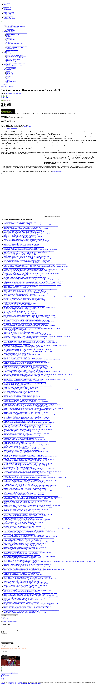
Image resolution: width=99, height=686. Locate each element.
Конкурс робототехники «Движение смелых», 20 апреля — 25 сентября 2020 (22, 427)
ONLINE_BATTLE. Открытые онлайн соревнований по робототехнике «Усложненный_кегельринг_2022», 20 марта (32, 283)
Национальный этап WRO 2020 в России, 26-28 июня (16, 392)
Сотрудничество (5, 675)
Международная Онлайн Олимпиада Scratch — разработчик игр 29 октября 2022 (23, 257)
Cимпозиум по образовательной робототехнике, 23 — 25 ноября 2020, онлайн (22, 358)
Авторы (2, 678)
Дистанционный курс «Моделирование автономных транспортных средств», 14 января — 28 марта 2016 (29, 578)
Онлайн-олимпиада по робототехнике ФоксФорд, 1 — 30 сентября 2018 (21, 479)
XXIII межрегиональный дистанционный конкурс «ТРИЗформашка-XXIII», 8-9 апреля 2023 (26, 240)
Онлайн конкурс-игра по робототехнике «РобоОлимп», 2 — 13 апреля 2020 (22, 435)
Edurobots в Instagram (8, 13)
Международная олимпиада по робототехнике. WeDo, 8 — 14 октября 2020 (22, 370)
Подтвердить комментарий (7, 643)
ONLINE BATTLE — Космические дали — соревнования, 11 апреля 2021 (21, 337)
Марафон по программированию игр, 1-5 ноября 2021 (16, 302)
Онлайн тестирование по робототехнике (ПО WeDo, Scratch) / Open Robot (21, 232)
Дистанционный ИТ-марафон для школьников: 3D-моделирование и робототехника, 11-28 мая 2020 (28, 405)
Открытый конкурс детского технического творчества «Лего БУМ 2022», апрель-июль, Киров (26, 278)
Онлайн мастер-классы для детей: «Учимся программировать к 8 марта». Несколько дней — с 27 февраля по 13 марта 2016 (33, 569)
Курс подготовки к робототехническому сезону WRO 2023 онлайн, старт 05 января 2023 (25, 252)
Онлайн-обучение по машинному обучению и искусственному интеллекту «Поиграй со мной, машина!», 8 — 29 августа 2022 (34, 264)
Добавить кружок (10, 48)
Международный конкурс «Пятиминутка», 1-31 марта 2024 (18, 223)
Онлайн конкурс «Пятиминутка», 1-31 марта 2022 (15, 287)
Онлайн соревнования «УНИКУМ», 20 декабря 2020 (16, 353)
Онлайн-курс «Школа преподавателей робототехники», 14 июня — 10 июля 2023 (23, 227)
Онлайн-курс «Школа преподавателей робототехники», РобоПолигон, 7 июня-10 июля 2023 (26, 228)
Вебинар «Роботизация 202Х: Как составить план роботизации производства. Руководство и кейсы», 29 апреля (31, 414)
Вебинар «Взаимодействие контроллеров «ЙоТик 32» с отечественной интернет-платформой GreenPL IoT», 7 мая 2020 (33, 408)
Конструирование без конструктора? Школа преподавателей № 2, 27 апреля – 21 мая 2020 (25, 418)
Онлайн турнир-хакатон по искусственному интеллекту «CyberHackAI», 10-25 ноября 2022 (26, 256)
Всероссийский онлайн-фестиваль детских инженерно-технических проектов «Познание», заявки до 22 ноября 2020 (32, 359)
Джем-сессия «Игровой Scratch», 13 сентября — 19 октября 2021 (19, 311)
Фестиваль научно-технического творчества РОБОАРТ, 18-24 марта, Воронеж (22, 222)
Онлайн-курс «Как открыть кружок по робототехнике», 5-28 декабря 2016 (21, 548)
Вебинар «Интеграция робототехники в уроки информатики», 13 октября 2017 (23, 517)
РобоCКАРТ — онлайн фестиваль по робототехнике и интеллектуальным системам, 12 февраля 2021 (28, 341)
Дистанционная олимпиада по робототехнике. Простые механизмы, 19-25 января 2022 (25, 295)
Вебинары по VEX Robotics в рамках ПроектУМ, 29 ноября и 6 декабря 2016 (22, 551)
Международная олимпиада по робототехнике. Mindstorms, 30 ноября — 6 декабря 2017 (25, 506)
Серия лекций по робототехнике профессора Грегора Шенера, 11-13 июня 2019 (23, 455)
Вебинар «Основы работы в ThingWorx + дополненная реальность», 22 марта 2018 (23, 494)
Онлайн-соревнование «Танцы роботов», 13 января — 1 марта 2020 (20, 447)
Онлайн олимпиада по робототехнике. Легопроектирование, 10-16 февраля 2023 (23, 247)
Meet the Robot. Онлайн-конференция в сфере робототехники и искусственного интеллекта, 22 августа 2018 (30, 480)
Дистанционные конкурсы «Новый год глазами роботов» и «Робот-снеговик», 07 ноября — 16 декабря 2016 (30, 556)
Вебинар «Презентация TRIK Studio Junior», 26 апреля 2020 (18, 421)
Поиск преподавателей (12, 50)
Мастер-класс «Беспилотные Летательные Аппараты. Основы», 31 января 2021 (23, 346)
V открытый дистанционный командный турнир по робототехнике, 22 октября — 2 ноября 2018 (27, 473)
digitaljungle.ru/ (27, 126)
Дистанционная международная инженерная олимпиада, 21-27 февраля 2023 (22, 245)
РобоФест (8, 40)
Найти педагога (7, 9)
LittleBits (8, 78)
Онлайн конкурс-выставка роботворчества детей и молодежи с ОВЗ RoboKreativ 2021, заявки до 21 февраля (30, 342)
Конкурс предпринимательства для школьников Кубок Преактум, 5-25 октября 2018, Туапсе (26, 475)
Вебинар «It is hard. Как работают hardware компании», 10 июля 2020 (20, 387)
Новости (5, 23)
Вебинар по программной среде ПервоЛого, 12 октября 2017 (18, 518)
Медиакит (3, 676)
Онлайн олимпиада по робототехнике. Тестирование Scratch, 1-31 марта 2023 (22, 244)
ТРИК (7, 77)
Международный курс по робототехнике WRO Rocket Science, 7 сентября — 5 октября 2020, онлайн (28, 376)
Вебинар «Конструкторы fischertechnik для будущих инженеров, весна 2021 (22, 327)
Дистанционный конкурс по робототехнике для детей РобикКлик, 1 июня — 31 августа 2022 (26, 272)
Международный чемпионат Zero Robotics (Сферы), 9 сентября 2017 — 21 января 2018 (24, 521)
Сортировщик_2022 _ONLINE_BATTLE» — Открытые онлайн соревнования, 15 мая (24, 277)
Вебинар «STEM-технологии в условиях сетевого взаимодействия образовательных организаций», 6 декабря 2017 (31, 505)
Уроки (5, 52)
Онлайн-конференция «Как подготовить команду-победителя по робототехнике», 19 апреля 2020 (27, 429)
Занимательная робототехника (13, 93)
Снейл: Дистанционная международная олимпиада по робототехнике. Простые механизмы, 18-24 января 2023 (30, 249)
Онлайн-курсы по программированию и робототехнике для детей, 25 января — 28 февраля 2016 (27, 576)
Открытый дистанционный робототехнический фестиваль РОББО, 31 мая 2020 (23, 400)
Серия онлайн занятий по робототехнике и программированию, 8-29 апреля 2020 (23, 437)
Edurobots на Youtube (8, 14)
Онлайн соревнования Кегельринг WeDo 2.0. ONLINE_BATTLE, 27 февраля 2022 (23, 290)
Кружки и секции (7, 44)
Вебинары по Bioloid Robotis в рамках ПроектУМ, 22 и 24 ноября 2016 (20, 553)
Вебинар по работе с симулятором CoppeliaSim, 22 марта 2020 (18, 443)
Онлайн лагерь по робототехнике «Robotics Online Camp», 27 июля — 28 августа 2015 (24, 594)
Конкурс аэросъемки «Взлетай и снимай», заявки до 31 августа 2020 (20, 388)
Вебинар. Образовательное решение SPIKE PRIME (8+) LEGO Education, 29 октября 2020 (25, 366)
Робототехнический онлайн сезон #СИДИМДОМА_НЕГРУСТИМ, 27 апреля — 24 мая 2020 (26, 420)
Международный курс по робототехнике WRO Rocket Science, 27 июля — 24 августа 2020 (25, 383)
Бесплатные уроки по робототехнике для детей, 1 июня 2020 (18, 397)
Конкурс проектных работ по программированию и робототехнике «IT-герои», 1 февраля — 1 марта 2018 (29, 498)
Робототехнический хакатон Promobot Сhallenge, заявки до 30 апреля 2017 (21, 611)
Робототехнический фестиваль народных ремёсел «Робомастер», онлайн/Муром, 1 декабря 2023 (27, 224)
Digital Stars (60, 145)
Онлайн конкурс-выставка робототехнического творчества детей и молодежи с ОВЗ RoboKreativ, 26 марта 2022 (31, 279)
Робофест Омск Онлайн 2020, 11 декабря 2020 (14, 355)
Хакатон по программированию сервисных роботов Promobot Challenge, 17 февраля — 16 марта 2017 (28, 538)
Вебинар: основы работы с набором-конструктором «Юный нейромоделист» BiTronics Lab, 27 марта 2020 (29, 441)
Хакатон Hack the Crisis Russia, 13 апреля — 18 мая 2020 (17, 430)
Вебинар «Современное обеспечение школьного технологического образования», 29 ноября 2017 (27, 507)
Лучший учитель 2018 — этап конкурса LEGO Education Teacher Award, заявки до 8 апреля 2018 (27, 606)
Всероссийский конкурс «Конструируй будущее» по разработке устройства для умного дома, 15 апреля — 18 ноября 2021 (33, 328)
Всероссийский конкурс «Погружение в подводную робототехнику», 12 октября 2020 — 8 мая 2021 (28, 367)
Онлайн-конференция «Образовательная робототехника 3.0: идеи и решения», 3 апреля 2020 (26, 433)
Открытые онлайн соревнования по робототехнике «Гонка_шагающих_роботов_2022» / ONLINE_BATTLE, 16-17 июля (33, 269)
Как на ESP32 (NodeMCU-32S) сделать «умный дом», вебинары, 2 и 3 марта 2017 (23, 535)
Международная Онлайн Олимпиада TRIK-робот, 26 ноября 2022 (19, 254)
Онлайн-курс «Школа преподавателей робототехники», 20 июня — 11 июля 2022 (23, 268)
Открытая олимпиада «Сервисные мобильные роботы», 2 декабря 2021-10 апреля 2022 (25, 299)
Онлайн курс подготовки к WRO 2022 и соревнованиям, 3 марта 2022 (20, 286)
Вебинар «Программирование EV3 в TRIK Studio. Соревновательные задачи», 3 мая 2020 (25, 412)
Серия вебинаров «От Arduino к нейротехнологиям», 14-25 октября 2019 (21, 450)
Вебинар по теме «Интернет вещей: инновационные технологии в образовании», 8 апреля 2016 (27, 566)
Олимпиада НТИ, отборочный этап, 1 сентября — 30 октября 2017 (20, 523)
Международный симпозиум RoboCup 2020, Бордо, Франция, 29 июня (20, 391)
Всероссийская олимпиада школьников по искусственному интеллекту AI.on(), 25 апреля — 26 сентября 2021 (30, 325)
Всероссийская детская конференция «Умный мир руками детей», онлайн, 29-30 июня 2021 (26, 323)
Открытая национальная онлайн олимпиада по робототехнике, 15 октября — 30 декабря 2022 (26, 260)
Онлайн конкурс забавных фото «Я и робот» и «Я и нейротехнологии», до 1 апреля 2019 (25, 607)
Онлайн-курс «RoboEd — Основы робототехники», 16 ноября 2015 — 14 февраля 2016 (25, 585)
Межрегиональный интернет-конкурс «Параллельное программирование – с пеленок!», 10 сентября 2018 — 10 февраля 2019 (34, 477)
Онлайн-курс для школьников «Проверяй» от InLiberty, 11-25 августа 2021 (21, 319)
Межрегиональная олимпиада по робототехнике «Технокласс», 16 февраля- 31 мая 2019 (25, 460)
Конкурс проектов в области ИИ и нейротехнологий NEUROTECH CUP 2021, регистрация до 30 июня (29, 315)
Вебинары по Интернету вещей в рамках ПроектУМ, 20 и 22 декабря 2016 (21, 544)
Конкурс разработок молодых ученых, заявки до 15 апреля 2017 (19, 527)
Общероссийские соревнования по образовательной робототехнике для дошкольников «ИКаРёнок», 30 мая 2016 (31, 610)
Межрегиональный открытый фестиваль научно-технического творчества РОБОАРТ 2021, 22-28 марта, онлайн (31, 334)
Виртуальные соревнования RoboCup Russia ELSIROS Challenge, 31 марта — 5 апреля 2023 (26, 241)
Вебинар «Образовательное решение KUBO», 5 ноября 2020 (18, 363)
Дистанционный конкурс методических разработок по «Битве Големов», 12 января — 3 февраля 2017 (28, 541)
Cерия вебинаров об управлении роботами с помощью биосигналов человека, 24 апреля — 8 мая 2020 (28, 422)
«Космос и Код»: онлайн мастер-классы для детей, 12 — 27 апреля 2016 (21, 565)
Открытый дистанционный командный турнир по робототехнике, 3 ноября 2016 (23, 557)
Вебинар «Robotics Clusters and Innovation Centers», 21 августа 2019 (20, 454)
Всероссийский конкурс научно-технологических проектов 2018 (19, 502)
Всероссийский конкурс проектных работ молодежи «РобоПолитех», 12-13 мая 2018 (24, 492)
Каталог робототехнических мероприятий (16, 33)
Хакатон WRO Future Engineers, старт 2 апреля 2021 (16, 330)
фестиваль (14, 621)
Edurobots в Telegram (8, 12)
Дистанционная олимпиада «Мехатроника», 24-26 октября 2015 (19, 589)
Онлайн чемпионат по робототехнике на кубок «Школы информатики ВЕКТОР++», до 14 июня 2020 (28, 409)
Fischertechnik (9, 75)
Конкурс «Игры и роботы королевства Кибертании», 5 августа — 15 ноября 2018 (23, 481)
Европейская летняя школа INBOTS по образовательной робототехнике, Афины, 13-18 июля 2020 (27, 386)
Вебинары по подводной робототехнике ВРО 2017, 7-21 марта (18, 534)
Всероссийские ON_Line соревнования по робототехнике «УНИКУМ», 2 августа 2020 (24, 382)
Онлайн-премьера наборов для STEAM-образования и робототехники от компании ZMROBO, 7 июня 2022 (30, 270)
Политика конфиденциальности (8, 683)
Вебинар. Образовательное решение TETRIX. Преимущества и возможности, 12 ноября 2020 (26, 362)
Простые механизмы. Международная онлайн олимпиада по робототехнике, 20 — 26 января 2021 (27, 349)
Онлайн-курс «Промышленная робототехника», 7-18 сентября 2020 (20, 378)
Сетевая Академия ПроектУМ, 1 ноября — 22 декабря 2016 (18, 559)
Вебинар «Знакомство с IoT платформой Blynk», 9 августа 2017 (19, 524)
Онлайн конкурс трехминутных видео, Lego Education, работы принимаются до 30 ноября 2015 (27, 604)
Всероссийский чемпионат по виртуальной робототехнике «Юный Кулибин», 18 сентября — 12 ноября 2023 (30, 226)
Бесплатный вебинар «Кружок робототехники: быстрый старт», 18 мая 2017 (22, 526)
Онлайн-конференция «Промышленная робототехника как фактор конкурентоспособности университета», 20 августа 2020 (34, 379)
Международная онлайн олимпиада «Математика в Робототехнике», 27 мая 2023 (23, 231)
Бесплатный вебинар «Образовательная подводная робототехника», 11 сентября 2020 (24, 375)
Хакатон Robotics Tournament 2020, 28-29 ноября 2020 (16, 357)
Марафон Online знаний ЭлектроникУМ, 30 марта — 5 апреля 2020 (20, 438)
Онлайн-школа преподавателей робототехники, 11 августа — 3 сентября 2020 (22, 380)
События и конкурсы (8, 31)
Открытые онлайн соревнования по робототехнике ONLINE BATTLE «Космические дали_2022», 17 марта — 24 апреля (33, 281)
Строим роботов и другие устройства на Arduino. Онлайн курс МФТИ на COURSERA (25, 612)
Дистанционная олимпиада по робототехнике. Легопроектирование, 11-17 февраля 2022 (25, 291)
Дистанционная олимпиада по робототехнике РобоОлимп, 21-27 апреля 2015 (22, 599)
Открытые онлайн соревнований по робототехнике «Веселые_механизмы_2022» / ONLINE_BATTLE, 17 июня (31, 273)
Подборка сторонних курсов (13, 59)
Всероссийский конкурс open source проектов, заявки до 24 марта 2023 (21, 253)
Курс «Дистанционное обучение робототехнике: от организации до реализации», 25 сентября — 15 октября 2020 (31, 371)
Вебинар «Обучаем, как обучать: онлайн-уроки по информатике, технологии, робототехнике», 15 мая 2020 (30, 403)
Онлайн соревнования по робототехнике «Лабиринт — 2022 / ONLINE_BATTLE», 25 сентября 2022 (28, 262)
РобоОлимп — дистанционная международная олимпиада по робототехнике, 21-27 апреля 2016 (27, 564)
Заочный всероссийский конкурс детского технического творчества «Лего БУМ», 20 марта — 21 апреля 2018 (30, 496)
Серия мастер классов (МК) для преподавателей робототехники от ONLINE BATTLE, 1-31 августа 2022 (29, 265)
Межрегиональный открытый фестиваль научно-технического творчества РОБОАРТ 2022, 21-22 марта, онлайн (31, 282)
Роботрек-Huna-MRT (11, 81)
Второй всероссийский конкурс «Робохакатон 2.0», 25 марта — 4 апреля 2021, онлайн (24, 333)
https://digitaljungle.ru (57, 171)
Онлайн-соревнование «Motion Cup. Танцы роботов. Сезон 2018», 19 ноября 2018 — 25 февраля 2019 (28, 468)
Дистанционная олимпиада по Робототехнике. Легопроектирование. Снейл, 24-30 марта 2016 (26, 568)
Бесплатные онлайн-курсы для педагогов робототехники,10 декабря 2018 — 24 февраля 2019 (26, 464)
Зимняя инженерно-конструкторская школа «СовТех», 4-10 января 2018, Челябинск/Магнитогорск (27, 501)
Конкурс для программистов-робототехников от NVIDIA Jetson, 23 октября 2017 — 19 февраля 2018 (28, 514)
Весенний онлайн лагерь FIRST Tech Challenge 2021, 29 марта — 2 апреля (21, 332)
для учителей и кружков (12, 27)
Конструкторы (7, 69)
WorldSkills (9, 36)
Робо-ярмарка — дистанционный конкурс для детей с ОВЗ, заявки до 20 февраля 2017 (24, 543)
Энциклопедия (7, 7)
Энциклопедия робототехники (14, 61)
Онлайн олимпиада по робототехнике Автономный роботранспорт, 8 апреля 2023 (23, 239)
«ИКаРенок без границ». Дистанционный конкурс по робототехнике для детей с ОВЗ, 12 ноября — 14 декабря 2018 (32, 471)
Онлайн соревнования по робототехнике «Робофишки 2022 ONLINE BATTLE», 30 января (25, 292)
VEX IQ (8, 80)
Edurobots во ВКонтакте (9, 18)
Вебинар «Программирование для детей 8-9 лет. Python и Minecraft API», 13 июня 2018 (25, 488)
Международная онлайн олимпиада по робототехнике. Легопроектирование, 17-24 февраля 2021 (27, 338)
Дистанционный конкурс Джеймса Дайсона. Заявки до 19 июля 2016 (20, 608)
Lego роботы (9, 73)
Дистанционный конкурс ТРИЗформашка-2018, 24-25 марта (18, 493)
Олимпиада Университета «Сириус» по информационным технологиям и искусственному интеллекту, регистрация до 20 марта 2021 (36, 336)
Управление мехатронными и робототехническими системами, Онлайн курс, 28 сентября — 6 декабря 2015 (30, 593)
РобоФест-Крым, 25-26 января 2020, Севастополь (15, 446)
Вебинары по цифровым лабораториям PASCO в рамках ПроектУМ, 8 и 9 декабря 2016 (25, 547)
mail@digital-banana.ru (12, 128)
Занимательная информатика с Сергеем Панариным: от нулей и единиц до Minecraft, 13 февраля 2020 (28, 340)
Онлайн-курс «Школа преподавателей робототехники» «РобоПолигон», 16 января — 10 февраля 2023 (28, 251)
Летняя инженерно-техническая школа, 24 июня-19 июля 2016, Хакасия (21, 562)
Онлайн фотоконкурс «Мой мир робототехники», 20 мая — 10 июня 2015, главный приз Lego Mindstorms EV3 (30, 597)
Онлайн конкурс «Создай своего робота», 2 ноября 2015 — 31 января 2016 (21, 587)
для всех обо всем (10, 30)
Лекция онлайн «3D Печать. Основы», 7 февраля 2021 (16, 344)
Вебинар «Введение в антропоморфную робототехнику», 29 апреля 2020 (21, 413)
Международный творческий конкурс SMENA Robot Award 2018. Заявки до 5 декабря (24, 469)
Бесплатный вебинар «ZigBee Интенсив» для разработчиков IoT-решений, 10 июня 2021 (25, 324)
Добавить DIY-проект (11, 68)
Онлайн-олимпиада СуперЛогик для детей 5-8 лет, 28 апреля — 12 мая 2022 (22, 275)
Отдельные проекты (11, 67)
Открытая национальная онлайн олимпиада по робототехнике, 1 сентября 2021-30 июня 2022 (26, 316)
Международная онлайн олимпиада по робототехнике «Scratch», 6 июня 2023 (22, 230)
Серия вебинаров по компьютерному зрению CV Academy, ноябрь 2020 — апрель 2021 (25, 365)
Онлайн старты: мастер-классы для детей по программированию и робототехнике (23, 570)
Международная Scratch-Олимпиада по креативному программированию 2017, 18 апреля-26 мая (27, 530)
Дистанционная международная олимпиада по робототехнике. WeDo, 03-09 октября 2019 (25, 451)
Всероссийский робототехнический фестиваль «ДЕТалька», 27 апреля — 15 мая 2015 (24, 598)
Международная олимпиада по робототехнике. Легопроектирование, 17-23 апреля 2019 (25, 458)
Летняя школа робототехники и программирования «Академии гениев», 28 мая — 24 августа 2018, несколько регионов (33, 490)
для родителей (9, 29)
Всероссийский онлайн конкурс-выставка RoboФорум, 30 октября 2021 (21, 303)
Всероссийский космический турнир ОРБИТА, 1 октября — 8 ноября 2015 (22, 591)
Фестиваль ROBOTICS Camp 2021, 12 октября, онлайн (17, 304)
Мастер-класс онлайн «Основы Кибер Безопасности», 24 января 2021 (20, 348)
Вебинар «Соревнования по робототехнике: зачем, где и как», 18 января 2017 (22, 540)
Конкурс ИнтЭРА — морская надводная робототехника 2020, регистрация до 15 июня (24, 399)
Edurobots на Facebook (8, 17)
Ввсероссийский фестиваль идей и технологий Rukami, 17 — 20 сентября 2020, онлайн (25, 372)
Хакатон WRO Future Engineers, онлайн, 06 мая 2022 (16, 274)
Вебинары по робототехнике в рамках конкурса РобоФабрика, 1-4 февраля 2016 (23, 574)
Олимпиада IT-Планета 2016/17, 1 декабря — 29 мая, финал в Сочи (20, 549)
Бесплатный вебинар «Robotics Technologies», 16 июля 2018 (18, 484)
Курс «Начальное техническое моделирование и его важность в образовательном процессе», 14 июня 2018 (29, 485)
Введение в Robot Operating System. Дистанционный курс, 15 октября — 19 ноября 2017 (25, 515)
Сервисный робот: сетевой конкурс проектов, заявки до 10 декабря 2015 (21, 581)
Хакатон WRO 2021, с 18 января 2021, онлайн (14, 350)
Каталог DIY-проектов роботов (14, 65)
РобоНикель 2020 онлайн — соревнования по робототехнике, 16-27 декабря (22, 354)
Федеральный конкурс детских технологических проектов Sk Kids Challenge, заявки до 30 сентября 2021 (29, 307)
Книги (5, 8)
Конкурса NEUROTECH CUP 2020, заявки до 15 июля (17, 384)
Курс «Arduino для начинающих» (14, 55)
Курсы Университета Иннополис (14, 54)
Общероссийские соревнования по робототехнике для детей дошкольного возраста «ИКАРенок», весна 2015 (30, 603)
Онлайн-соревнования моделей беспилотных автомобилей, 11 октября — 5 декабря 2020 (25, 369)
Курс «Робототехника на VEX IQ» (14, 57)
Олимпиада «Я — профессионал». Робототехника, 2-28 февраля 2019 (20, 462)
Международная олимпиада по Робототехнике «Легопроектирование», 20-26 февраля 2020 (26, 445)
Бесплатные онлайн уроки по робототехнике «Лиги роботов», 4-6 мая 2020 (22, 410)
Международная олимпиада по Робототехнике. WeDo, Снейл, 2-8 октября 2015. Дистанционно (27, 590)
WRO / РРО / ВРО (10, 39)
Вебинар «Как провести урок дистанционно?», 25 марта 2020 (18, 442)
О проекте (3, 674)
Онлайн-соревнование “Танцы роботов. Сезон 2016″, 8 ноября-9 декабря (21, 555)
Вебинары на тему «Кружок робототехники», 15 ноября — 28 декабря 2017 (22, 511)
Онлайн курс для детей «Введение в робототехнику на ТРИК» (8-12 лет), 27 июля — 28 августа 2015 (28, 595)
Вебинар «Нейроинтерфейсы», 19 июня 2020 (14, 393)
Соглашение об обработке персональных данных (29, 683)
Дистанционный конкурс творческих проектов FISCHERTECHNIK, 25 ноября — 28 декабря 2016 (27, 552)
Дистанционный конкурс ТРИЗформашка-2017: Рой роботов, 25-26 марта (21, 532)
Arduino (5, 4)
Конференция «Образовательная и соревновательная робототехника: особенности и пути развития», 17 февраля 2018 (32, 497)
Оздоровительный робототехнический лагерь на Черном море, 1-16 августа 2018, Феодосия (26, 483)
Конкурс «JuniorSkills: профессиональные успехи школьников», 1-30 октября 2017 (23, 522)
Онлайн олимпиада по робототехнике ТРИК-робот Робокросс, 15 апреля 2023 (22, 236)
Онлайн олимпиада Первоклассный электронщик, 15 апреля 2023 (19, 235)
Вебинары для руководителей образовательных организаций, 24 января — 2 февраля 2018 (25, 500)
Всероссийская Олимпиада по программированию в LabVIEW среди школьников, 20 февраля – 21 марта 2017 (30, 536)
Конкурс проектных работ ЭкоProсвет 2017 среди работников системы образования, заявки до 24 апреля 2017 (30, 531)
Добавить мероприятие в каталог (14, 43)
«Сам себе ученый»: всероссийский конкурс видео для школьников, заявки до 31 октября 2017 (26, 519)
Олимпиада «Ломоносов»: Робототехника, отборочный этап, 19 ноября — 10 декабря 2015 (25, 583)
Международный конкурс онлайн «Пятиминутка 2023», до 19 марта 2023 (21, 248)
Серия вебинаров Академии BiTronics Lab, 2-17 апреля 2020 (18, 434)
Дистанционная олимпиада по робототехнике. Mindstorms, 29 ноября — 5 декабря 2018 (25, 465)
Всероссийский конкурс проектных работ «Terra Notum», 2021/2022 (20, 313)
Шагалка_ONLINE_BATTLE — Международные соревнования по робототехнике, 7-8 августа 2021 (28, 320)
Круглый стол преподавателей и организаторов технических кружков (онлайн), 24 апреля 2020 (27, 424)
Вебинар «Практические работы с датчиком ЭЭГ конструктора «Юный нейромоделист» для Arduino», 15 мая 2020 (31, 404)
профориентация (7, 621)
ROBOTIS (8, 76)
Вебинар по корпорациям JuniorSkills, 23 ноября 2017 (16, 510)
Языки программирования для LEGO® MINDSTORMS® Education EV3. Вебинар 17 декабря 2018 (27, 463)
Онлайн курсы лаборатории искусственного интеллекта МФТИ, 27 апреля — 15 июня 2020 (26, 416)
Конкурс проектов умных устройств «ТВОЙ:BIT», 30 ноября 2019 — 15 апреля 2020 (24, 448)
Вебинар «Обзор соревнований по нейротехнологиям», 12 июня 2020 (20, 395)
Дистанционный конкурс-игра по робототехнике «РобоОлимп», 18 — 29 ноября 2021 (24, 300)
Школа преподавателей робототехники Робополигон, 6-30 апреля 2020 (21, 431)
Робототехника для (8, 25)
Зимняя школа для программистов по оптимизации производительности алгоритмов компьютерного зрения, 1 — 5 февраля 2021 (35, 345)
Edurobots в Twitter (8, 16)
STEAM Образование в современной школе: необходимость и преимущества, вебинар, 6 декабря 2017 (28, 503)
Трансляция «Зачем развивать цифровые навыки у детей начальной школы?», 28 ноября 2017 (26, 509)
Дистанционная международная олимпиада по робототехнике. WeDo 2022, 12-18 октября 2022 (26, 261)
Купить (5, 84)
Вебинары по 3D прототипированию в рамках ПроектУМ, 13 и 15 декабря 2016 (23, 545)
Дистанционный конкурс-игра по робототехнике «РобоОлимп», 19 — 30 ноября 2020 (24, 361)
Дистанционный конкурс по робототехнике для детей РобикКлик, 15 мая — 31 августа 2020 (26, 401)
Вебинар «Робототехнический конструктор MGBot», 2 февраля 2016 (20, 573)
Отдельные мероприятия (12, 34)
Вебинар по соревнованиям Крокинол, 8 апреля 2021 (16, 329)
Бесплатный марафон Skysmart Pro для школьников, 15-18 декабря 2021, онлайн (23, 298)
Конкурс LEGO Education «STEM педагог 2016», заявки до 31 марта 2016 (21, 572)
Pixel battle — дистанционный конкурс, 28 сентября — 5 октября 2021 (20, 308)
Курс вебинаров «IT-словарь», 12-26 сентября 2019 (16, 452)
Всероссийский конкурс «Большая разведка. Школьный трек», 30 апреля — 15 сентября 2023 (26, 234)
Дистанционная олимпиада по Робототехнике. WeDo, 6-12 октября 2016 (21, 560)
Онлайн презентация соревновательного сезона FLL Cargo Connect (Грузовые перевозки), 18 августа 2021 (29, 317)
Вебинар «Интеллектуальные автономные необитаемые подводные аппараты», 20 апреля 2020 (27, 426)
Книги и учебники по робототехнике (15, 63)
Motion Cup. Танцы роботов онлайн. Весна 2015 (15, 600)
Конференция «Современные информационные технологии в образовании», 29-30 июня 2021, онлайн (28, 321)
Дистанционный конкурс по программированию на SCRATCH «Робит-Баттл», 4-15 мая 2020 (26, 417)
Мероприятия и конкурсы (7, 86)
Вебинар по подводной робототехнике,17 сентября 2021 (17, 310)
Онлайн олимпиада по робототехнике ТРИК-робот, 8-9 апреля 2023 (20, 237)
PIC (7, 82)
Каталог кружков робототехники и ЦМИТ (16, 46)
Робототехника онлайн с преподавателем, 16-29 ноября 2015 (18, 586)
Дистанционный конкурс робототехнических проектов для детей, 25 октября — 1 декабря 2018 (27, 472)
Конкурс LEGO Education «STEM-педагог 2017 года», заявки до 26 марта (21, 539)
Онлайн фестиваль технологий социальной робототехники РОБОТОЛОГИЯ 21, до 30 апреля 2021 (28, 351)
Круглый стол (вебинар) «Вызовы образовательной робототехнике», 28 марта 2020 (24, 439)
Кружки (5, 1)
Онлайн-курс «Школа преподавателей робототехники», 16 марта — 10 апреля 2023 (24, 243)
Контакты (3, 679)
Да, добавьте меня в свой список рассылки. (12, 646)
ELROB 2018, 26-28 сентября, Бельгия (12, 476)
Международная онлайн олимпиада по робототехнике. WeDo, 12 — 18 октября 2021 (24, 306)
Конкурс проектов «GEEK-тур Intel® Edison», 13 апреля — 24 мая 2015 (21, 602)
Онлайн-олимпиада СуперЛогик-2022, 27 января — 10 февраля (19, 294)
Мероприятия (6, 3)
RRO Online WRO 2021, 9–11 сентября (12, 312)
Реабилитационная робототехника (14, 47)
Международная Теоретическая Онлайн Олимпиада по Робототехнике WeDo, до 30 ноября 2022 (27, 258)
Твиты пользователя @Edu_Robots (9, 673)
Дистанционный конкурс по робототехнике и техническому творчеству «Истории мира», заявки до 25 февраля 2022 (32, 285)
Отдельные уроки (10, 60)
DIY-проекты (6, 64)
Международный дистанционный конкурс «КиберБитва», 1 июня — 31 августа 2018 (24, 489)
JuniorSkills (9, 38)
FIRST (8, 35)
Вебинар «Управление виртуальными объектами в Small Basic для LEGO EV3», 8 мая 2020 (26, 407)
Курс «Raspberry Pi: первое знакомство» (16, 56)
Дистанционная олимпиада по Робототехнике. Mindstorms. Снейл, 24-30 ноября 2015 (24, 582)
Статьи (8, 51)
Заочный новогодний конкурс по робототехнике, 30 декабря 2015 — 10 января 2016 (24, 580)
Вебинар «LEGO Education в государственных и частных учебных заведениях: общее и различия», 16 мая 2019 (30, 456)
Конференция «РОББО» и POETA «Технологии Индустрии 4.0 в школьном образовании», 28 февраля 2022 (30, 289)
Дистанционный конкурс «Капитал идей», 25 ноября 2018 (17, 467)
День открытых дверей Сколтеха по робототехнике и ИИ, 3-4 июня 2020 (21, 396)
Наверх (2, 684)
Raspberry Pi (6, 5)
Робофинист (9, 42)
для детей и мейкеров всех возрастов (15, 26)
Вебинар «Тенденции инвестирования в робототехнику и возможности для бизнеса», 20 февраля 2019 (28, 459)
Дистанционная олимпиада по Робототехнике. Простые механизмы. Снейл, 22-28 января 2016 (26, 577)
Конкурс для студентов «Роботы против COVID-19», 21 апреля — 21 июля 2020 (23, 425)
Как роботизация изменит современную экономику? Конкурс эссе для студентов (23, 513)
